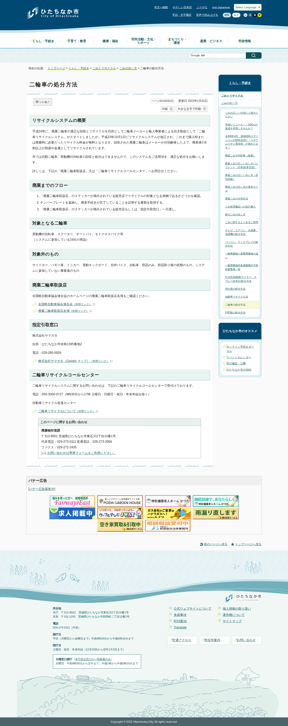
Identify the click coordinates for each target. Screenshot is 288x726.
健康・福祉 (110, 41)
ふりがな (202, 7)
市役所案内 (212, 640)
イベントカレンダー (238, 357)
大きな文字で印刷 (189, 108)
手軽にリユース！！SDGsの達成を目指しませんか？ (241, 126)
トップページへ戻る (248, 544)
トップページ (56, 68)
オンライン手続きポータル (240, 349)
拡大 (235, 15)
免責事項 (180, 615)
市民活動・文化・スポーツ (144, 41)
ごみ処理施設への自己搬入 (240, 206)
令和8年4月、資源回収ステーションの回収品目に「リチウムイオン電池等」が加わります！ (241, 142)
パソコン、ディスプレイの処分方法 (241, 244)
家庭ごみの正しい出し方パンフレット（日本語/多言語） (241, 165)
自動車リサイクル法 (236, 296)
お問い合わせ (246, 640)
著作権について (234, 615)
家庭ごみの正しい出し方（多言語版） (241, 177)
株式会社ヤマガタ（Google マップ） (73, 361)
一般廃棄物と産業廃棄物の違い (241, 255)
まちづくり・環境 (177, 41)
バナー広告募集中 (41, 489)
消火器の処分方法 (235, 288)
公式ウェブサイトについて (192, 608)
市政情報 (244, 41)
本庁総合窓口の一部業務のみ (93, 659)
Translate (180, 627)
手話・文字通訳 (181, 15)
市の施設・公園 (236, 363)
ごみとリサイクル (104, 68)
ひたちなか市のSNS (238, 369)
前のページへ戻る (215, 544)
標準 (226, 15)
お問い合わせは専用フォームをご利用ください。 (81, 453)
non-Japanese (221, 7)
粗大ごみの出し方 (235, 214)
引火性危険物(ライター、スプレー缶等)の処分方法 (240, 279)
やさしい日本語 (182, 7)
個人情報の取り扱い (237, 608)
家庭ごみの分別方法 (236, 198)
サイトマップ (232, 621)
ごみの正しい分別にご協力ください (241, 114)
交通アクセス (181, 640)
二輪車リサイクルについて (66, 411)
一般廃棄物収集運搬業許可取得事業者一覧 (241, 267)
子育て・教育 (76, 41)
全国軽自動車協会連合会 (65, 304)
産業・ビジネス (211, 41)
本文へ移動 (161, 7)
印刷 (165, 108)
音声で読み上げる (207, 15)
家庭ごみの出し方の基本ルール (241, 188)
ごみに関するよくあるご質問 (241, 222)
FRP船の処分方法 (235, 312)
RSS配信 (180, 621)
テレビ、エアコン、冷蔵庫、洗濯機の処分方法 (241, 232)
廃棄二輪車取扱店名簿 (63, 310)
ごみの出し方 (128, 68)
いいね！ (45, 101)
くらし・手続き (43, 41)
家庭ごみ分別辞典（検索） (240, 155)
